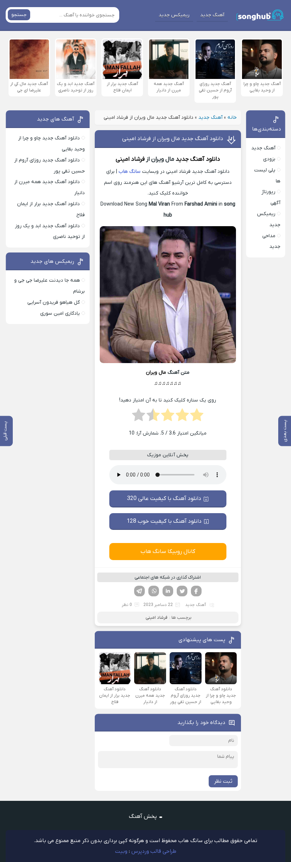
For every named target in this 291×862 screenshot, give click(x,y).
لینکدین (168, 591)
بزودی (269, 159)
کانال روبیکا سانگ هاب (168, 551)
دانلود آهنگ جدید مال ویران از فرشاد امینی (172, 138)
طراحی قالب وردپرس (153, 851)
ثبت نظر (223, 781)
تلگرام (139, 591)
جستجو (19, 15)
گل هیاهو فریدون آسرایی (53, 302)
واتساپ (153, 591)
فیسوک (196, 591)
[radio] (196, 417)
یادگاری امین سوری (60, 313)
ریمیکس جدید (174, 15)
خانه (232, 117)
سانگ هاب (130, 171)
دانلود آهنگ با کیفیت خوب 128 (164, 521)
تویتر (182, 591)
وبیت (121, 851)
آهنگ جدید (212, 15)
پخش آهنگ (143, 816)
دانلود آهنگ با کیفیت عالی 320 (164, 498)
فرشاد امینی (130, 159)
